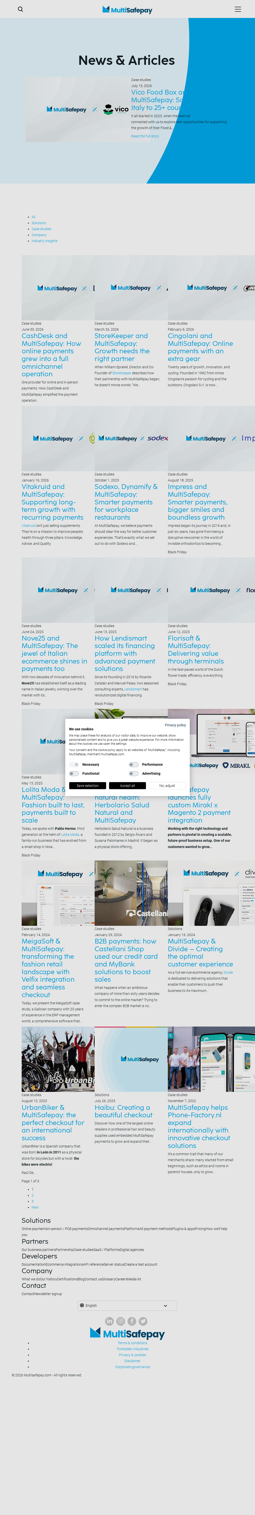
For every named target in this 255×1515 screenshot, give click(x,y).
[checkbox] (74, 764)
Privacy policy (175, 725)
